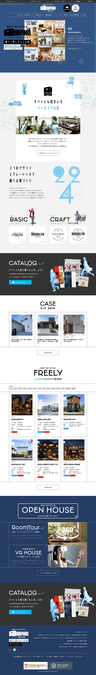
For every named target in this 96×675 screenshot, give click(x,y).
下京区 (39, 388)
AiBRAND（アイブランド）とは (48, 153)
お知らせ (62, 656)
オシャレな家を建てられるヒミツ (63, 635)
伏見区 (57, 388)
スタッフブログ (70, 656)
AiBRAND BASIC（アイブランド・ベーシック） (52, 638)
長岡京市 (68, 388)
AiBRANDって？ (29, 15)
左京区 (20, 388)
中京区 (15, 388)
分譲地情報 (48, 15)
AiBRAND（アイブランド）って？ (46, 635)
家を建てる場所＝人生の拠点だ (79, 635)
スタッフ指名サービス (38, 656)
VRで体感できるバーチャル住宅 (70, 644)
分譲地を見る (48, 487)
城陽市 (73, 388)
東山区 (24, 388)
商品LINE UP (39, 15)
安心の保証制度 (74, 15)
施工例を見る (48, 352)
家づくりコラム (79, 656)
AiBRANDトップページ (81, 632)
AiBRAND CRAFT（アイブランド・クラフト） (76, 638)
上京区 (29, 388)
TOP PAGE (19, 15)
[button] (60, 61)
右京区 (53, 388)
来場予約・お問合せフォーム (80, 646)
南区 (44, 388)
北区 (11, 388)
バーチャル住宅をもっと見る (48, 573)
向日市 (62, 388)
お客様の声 (55, 656)
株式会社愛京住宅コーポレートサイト (22, 656)
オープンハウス (57, 15)
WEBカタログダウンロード (65, 646)
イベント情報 (48, 656)
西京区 (48, 388)
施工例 (66, 15)
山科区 (34, 388)
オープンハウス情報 (78, 641)
